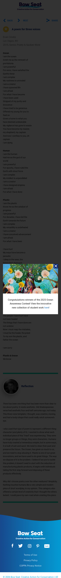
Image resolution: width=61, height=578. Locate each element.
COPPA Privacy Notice (30, 565)
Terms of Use (30, 555)
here (46, 307)
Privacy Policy (30, 560)
